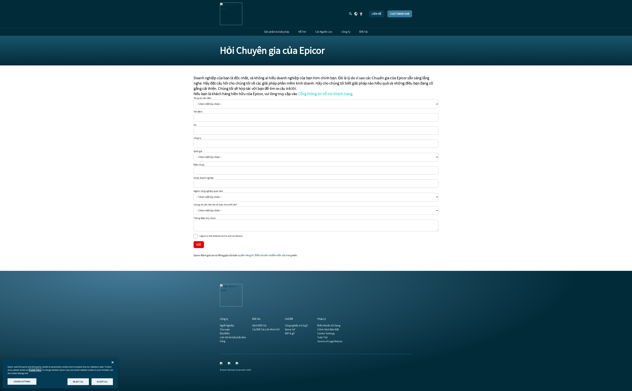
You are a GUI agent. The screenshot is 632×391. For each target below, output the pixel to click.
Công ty (197, 137)
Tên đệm (198, 111)
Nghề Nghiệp (227, 325)
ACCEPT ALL (102, 381)
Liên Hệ (376, 13)
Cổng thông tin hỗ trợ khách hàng (325, 93)
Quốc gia (198, 151)
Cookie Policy (35, 370)
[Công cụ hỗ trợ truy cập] (361, 14)
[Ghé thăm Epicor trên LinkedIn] (222, 364)
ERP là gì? (290, 333)
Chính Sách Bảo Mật (328, 329)
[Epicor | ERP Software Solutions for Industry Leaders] (231, 14)
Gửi (198, 244)
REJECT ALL (78, 381)
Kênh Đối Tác (259, 325)
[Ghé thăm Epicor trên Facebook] (230, 364)
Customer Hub (399, 13)
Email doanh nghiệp (204, 177)
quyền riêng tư (246, 255)
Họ (195, 124)
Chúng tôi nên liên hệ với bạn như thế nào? (215, 204)
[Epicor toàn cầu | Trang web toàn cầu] (355, 14)
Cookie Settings (326, 333)
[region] (60, 373)
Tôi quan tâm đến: (203, 98)
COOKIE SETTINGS (22, 381)
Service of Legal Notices (329, 341)
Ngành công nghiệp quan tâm (208, 191)
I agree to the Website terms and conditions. (221, 235)
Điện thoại (199, 164)
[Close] (112, 362)
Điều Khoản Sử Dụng (328, 325)
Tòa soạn (225, 329)
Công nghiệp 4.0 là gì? (296, 325)
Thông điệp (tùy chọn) (205, 218)
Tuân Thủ (322, 337)
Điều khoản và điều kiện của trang (273, 255)
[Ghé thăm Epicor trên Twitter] (238, 364)
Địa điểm (225, 333)
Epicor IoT (290, 329)
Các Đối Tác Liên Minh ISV (265, 329)
